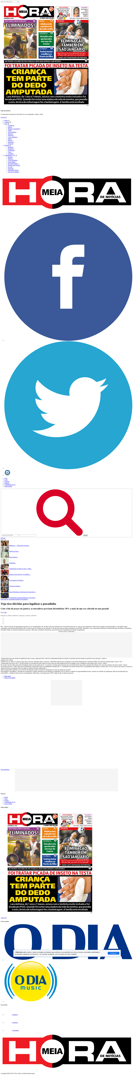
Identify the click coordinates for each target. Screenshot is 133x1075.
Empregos (11, 142)
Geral (6, 124)
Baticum (10, 158)
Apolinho (10, 153)
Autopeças (11, 125)
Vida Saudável (12, 132)
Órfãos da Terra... (14, 551)
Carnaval (7, 122)
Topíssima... (12, 563)
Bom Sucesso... (13, 557)
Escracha (10, 144)
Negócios (10, 135)
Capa (5, 478)
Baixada (10, 134)
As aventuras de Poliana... (16, 580)
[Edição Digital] (46, 107)
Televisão (10, 168)
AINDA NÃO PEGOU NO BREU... (20, 574)
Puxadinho (12, 678)
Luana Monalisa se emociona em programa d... (22, 592)
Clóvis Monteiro (12, 160)
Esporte (6, 800)
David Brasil (11, 162)
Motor (9, 139)
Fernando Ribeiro (13, 163)
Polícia (10, 127)
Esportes (6, 145)
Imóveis (10, 140)
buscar (85, 535)
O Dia (5, 612)
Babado (10, 157)
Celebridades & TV (10, 484)
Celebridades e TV (9, 155)
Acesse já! (4, 117)
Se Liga (10, 167)
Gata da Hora (8, 486)
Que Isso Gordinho (13, 172)
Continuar (113, 953)
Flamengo (11, 148)
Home (6, 120)
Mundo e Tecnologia (14, 129)
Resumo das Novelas (14, 165)
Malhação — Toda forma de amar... (19, 545)
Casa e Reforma (12, 137)
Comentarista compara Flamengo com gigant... (22, 597)
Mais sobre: (7, 676)
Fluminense (11, 150)
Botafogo (10, 147)
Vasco (9, 152)
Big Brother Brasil (13, 170)
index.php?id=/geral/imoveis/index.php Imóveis (14, 599)
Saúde (9, 130)
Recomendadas (5, 769)
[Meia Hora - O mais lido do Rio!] (66, 210)
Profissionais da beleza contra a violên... (20, 569)
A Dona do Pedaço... (15, 586)
